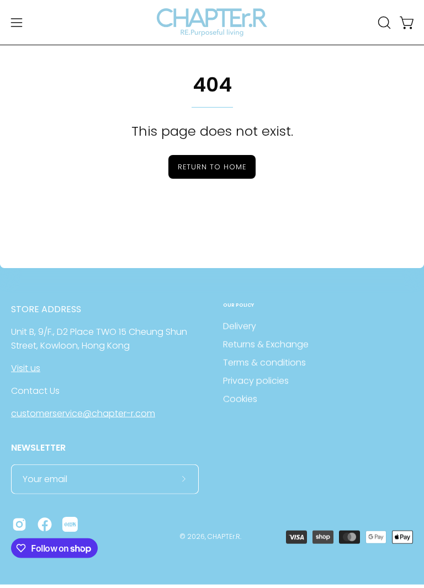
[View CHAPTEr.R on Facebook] (44, 524)
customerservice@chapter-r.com (83, 413)
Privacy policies (256, 381)
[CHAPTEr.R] (212, 22)
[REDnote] (70, 524)
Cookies (240, 399)
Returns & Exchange (266, 344)
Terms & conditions (264, 362)
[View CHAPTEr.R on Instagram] (19, 524)
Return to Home (212, 167)
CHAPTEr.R (224, 536)
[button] (383, 22)
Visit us (25, 368)
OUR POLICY (238, 305)
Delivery (239, 326)
